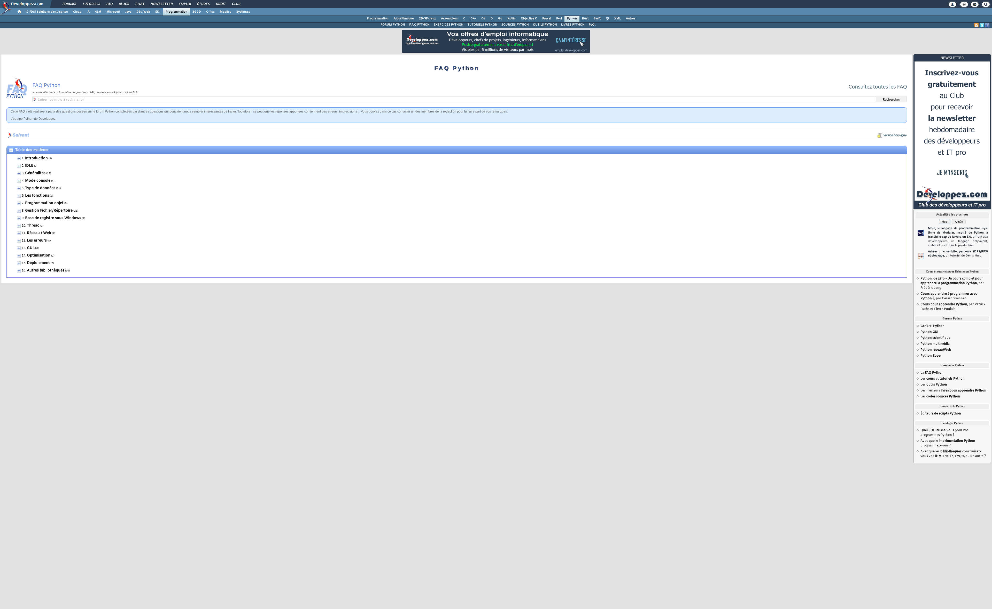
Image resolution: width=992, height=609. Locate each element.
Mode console (37, 180)
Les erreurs (37, 240)
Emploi (184, 4)
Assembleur (449, 18)
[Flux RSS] (976, 25)
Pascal (546, 18)
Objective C (529, 18)
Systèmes (243, 12)
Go (500, 18)
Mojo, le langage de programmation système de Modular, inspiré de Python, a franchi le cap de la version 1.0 (958, 237)
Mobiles (225, 12)
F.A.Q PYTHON (419, 25)
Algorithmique (404, 18)
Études (203, 4)
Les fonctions (37, 195)
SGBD (196, 12)
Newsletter (161, 4)
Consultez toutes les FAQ (877, 87)
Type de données (40, 188)
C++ (473, 18)
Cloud (77, 12)
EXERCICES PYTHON (448, 25)
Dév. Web (143, 12)
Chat (140, 4)
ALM (98, 12)
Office (210, 12)
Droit (220, 4)
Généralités (35, 173)
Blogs (123, 4)
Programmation (176, 12)
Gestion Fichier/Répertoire (49, 210)
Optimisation (38, 255)
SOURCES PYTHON (515, 25)
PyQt (592, 25)
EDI (157, 12)
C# (483, 18)
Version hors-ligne (894, 135)
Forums (69, 4)
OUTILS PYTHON (545, 25)
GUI (30, 248)
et (945, 379)
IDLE (29, 165)
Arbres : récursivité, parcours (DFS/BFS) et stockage (958, 254)
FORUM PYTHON (393, 25)
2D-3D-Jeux (427, 18)
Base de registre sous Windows (53, 218)
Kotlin (511, 18)
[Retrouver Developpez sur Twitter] (982, 25)
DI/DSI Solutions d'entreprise (47, 12)
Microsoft (113, 12)
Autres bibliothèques (45, 270)
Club (236, 4)
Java (128, 12)
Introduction (36, 158)
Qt (607, 18)
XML (617, 18)
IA (88, 12)
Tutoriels (91, 4)
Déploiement (38, 263)
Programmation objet (44, 203)
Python (572, 18)
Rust (585, 18)
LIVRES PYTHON (573, 25)
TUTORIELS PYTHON (482, 25)
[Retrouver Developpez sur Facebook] (987, 25)
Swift (597, 18)
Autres (631, 18)
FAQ (109, 4)
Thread (33, 225)
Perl (559, 18)
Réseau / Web (39, 233)
